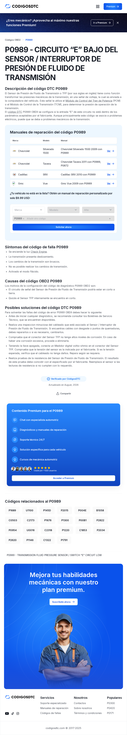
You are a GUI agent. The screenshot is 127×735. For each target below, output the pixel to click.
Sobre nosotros (83, 708)
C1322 (47, 540)
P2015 (64, 510)
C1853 (83, 530)
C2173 (30, 520)
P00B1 (83, 520)
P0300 (111, 703)
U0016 (31, 530)
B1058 (100, 510)
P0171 (110, 713)
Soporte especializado (53, 703)
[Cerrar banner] (118, 22)
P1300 (65, 520)
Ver (109, 151)
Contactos (80, 703)
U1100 (29, 510)
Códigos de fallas (50, 713)
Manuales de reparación (54, 708)
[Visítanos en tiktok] (12, 713)
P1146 (29, 540)
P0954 (13, 530)
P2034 (101, 530)
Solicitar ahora (63, 227)
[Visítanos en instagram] (17, 713)
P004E (82, 510)
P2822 (100, 520)
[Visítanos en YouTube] (7, 713)
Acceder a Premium (63, 478)
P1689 (12, 510)
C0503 (13, 520)
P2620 (13, 540)
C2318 (48, 530)
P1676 (47, 520)
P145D (47, 510)
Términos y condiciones (88, 713)
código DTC (15, 111)
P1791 (64, 540)
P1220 (65, 530)
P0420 (111, 708)
